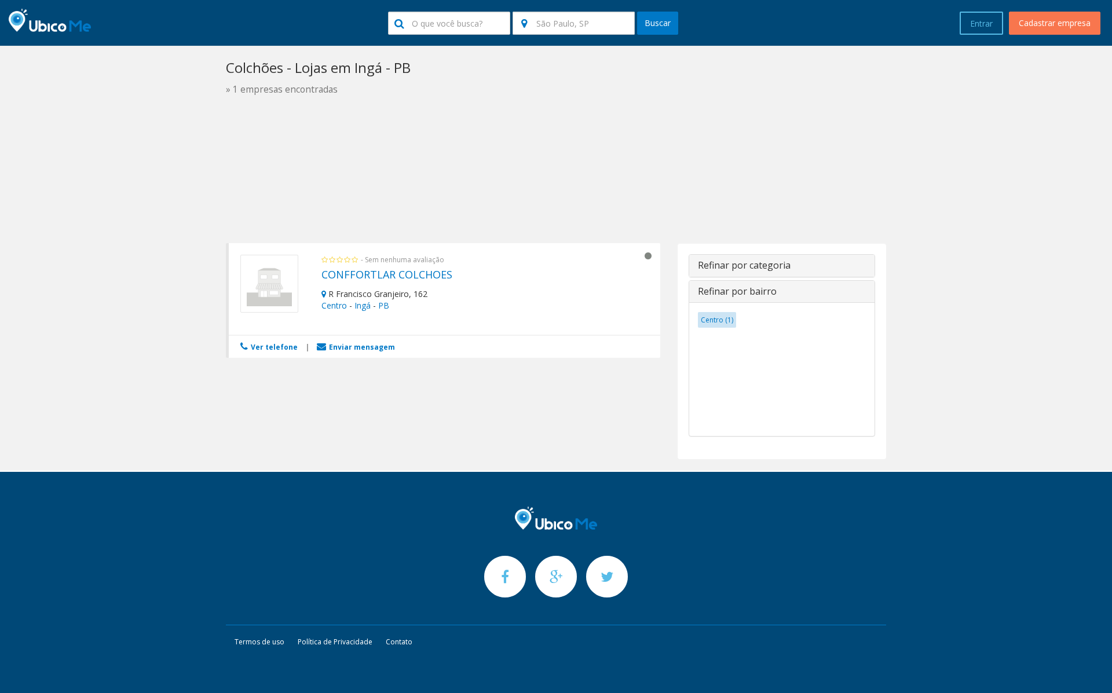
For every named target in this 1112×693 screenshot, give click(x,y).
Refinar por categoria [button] (744, 265)
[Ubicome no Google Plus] (557, 576)
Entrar (981, 23)
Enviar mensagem (361, 347)
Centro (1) (717, 320)
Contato (399, 642)
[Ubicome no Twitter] (607, 576)
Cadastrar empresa (1055, 22)
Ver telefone (273, 347)
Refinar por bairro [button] (737, 291)
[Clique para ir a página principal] (556, 518)
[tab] (782, 266)
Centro (334, 305)
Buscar (658, 22)
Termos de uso (259, 642)
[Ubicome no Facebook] (506, 576)
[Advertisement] (556, 201)
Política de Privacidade (335, 642)
